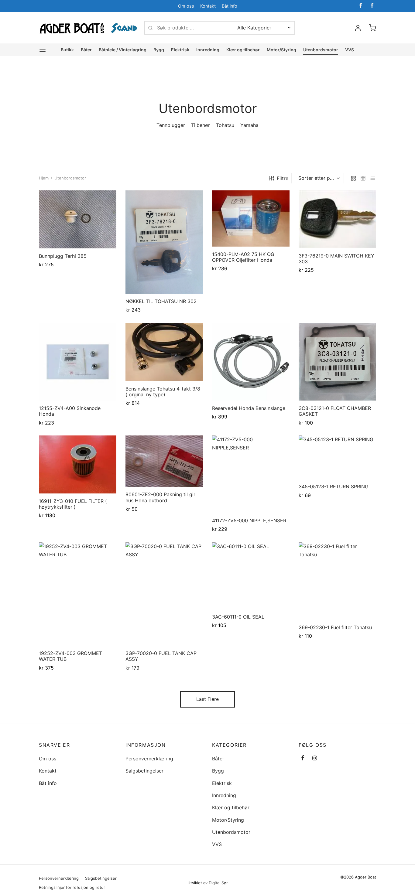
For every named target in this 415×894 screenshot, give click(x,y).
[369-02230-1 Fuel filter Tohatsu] (337, 581)
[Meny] (42, 49)
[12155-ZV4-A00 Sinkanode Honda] (77, 362)
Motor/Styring (281, 49)
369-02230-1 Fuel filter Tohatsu (335, 627)
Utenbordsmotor (320, 49)
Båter (86, 49)
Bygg (158, 49)
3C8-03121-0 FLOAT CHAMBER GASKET (335, 411)
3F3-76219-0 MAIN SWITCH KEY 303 (336, 258)
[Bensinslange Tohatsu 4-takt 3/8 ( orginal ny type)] (164, 352)
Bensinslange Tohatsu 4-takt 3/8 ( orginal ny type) (162, 391)
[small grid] (363, 178)
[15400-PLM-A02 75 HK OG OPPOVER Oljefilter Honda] (251, 218)
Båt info (229, 6)
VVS (349, 49)
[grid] (353, 178)
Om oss (186, 6)
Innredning (207, 49)
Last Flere (207, 699)
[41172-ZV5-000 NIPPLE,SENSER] (251, 474)
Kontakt (208, 6)
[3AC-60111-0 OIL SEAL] (251, 575)
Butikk (67, 49)
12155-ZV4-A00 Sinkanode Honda (70, 411)
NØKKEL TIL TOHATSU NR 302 (161, 301)
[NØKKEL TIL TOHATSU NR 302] (164, 242)
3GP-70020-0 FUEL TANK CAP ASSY (161, 656)
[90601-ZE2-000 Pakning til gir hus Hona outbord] (164, 461)
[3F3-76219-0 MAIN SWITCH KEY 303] (337, 219)
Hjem (44, 178)
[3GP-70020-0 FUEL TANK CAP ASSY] (164, 594)
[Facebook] (361, 6)
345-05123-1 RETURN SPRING (334, 487)
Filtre (282, 178)
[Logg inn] (358, 28)
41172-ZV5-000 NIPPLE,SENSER (249, 520)
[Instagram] (314, 758)
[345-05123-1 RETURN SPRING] (337, 457)
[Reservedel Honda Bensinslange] (251, 362)
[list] (372, 178)
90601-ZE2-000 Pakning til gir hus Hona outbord (160, 497)
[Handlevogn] (372, 28)
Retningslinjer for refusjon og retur (72, 887)
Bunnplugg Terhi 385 (63, 256)
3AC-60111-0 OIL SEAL (238, 616)
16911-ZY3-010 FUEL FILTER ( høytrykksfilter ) (73, 504)
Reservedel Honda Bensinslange (248, 408)
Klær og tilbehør (243, 49)
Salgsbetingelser (144, 771)
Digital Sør (218, 882)
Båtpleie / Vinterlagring (122, 49)
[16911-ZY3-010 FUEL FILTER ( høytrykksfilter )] (77, 464)
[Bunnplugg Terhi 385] (77, 219)
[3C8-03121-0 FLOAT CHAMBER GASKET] (337, 362)
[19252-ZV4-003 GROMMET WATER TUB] (77, 594)
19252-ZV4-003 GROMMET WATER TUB (70, 656)
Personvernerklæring (149, 759)
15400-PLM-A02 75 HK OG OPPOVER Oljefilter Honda (243, 257)
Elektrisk (180, 49)
